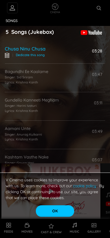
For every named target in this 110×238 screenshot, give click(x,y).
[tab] (12, 21)
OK (55, 210)
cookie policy (85, 185)
